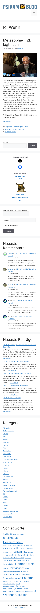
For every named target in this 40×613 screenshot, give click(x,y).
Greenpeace (28, 558)
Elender (10, 253)
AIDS (14, 534)
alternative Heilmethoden (13, 540)
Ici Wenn (8, 129)
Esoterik (5, 445)
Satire (26, 126)
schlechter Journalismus (12, 586)
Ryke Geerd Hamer (9, 584)
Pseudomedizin (8, 488)
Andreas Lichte (28, 545)
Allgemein (8, 126)
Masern (16, 574)
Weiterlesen (7, 121)
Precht (14, 129)
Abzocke (7, 534)
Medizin (5, 479)
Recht (5, 502)
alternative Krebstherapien (13, 545)
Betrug (22, 548)
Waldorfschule (8, 514)
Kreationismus (7, 574)
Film (4, 448)
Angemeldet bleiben (11, 225)
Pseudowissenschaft (10, 491)
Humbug (6, 465)
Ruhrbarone (25, 581)
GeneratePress (20, 608)
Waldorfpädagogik (9, 591)
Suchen (5, 142)
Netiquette (20, 194)
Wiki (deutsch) (20, 176)
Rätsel (5, 499)
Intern (27, 568)
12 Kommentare (10, 132)
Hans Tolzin (13, 560)
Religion (5, 505)
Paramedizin (7, 482)
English (5, 439)
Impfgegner (17, 568)
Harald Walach (23, 560)
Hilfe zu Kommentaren (20, 197)
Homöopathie (7, 462)
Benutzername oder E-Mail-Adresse (15, 210)
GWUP (5, 560)
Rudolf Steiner (16, 581)
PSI (4, 494)
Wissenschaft (7, 517)
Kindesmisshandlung (11, 571)
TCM (23, 586)
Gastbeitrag (7, 451)
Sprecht (19, 129)
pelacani (10, 269)
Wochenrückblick (15, 595)
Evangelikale (6, 555)
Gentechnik (28, 555)
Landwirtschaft (8, 477)
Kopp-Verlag (24, 571)
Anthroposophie (18, 126)
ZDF (24, 129)
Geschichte (7, 454)
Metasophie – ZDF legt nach (18, 42)
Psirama (5, 497)
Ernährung (6, 442)
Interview (6, 474)
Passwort (6, 220)
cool (4, 436)
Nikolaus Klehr (25, 574)
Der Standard (29, 548)
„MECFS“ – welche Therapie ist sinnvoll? (16, 361)
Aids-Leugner (20, 534)
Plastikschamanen (9, 485)
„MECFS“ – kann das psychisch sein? (15, 385)
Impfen (5, 468)
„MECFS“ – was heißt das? (12, 398)
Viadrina (25, 588)
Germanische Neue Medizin (13, 558)
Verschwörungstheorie (10, 511)
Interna (5, 471)
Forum (20, 179)
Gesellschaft (7, 457)
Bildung (5, 434)
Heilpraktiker (8, 564)
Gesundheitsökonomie (10, 459)
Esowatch (28, 552)
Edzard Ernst (8, 552)
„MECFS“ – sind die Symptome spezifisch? (17, 373)
